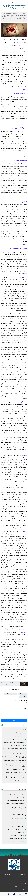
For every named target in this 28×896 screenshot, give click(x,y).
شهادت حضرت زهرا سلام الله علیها (10, 693)
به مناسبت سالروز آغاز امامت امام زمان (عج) (16, 829)
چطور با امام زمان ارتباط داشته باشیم (17, 745)
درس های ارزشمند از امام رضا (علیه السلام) (16, 823)
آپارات (10, 891)
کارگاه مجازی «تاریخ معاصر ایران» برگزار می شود (15, 769)
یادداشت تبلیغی (23, 689)
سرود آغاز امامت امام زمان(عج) (18, 739)
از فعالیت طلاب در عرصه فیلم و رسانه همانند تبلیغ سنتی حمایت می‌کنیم (14, 761)
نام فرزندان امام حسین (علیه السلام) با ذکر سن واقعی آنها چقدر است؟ (14, 819)
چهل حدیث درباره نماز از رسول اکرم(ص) (16, 838)
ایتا (10, 888)
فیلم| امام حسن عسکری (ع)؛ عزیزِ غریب (16, 780)
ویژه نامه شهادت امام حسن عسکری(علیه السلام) (15, 777)
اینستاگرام (9, 890)
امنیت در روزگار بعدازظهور (19, 736)
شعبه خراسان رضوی (8, 874)
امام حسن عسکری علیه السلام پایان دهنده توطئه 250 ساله (15, 773)
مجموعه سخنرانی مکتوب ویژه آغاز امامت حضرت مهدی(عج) (16, 804)
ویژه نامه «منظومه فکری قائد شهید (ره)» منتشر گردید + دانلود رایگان (15, 765)
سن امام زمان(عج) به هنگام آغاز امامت (17, 808)
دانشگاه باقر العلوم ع (7, 876)
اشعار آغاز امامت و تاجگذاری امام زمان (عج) (16, 794)
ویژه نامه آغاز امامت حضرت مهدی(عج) (17, 730)
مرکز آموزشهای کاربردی (21, 890)
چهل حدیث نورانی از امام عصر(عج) (17, 797)
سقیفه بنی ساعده (23, 696)
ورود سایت (23, 891)
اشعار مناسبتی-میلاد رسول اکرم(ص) (17, 811)
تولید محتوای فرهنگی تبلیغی (20, 886)
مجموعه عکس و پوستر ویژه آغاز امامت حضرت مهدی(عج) (13, 742)
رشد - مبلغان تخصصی (21, 888)
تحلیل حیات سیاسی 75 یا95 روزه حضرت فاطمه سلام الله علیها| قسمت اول (10, 683)
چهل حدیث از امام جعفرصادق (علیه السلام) (16, 841)
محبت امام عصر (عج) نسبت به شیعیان (17, 733)
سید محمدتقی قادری (22, 693)
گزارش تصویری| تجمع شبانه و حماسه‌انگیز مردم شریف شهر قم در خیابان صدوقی (14, 756)
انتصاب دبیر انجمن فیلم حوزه (18, 753)
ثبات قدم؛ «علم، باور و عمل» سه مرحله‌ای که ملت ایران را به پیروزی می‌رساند (14, 749)
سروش (10, 886)
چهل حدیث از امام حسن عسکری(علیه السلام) (15, 800)
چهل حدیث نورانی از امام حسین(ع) (17, 835)
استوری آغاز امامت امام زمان (19, 832)
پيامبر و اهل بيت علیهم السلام (12, 689)
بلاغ (17, 39)
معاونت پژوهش (22, 880)
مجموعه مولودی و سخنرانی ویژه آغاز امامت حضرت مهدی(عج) (15, 814)
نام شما (25, 703)
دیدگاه (25, 708)
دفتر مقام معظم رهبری (21, 874)
